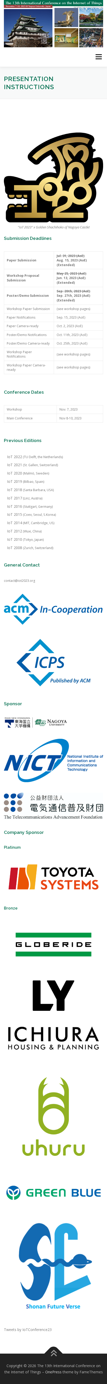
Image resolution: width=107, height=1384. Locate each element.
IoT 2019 (14, 481)
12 (20, 531)
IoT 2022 (14, 456)
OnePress (53, 1371)
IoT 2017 (14, 498)
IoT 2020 (14, 473)
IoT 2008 (14, 547)
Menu (98, 57)
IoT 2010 (14, 539)
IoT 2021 (14, 464)
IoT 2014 (14, 522)
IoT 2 (11, 531)
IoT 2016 (14, 506)
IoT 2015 (14, 514)
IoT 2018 (14, 489)
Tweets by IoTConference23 (28, 1329)
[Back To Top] (53, 1353)
